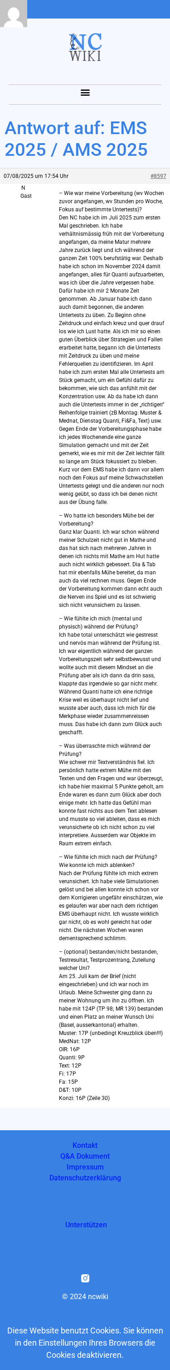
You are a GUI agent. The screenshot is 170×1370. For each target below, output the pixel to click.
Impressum (85, 1167)
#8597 (158, 176)
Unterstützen (86, 1225)
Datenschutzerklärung (85, 1178)
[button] (85, 92)
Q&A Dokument (85, 1156)
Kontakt (85, 1145)
